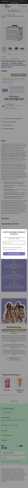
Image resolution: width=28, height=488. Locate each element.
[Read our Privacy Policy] (24, 249)
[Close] (25, 230)
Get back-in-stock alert (14, 253)
